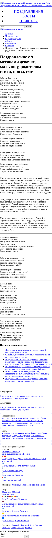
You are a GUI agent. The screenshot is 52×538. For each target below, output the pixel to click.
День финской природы (12, 470)
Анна (25, 485)
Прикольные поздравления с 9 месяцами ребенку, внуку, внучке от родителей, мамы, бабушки (27, 367)
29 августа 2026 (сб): (11, 451)
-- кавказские (41, 438)
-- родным (16, 435)
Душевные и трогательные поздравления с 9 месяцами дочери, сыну (25, 351)
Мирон (38, 525)
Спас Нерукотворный (11, 480)
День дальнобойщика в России (16, 454)
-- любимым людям (30, 420)
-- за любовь (36, 435)
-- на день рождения (11, 433)
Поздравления (28, 11)
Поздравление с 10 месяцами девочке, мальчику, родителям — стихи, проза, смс (27, 375)
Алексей (15, 525)
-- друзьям (25, 435)
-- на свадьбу (37, 418)
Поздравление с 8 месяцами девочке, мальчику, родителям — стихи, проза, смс (21, 397)
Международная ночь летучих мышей (19, 466)
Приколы (28, 21)
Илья (32, 525)
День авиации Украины (12, 475)
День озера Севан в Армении (15, 511)
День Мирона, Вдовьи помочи (15, 520)
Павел (13, 527)
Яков (43, 485)
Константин (34, 485)
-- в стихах (29, 425)
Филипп (28, 527)
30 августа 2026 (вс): (11, 492)
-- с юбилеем (25, 418)
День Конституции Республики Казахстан (21, 516)
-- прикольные (17, 438)
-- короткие (29, 438)
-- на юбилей (26, 433)
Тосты (28, 16)
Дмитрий (24, 525)
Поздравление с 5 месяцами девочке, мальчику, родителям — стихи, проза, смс (26, 379)
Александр (16, 485)
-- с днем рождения (10, 418)
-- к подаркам (17, 425)
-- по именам (34, 423)
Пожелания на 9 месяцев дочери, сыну (23, 371)
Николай (6, 527)
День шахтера (8, 494)
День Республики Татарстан (14, 499)
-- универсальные (20, 423)
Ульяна (20, 527)
